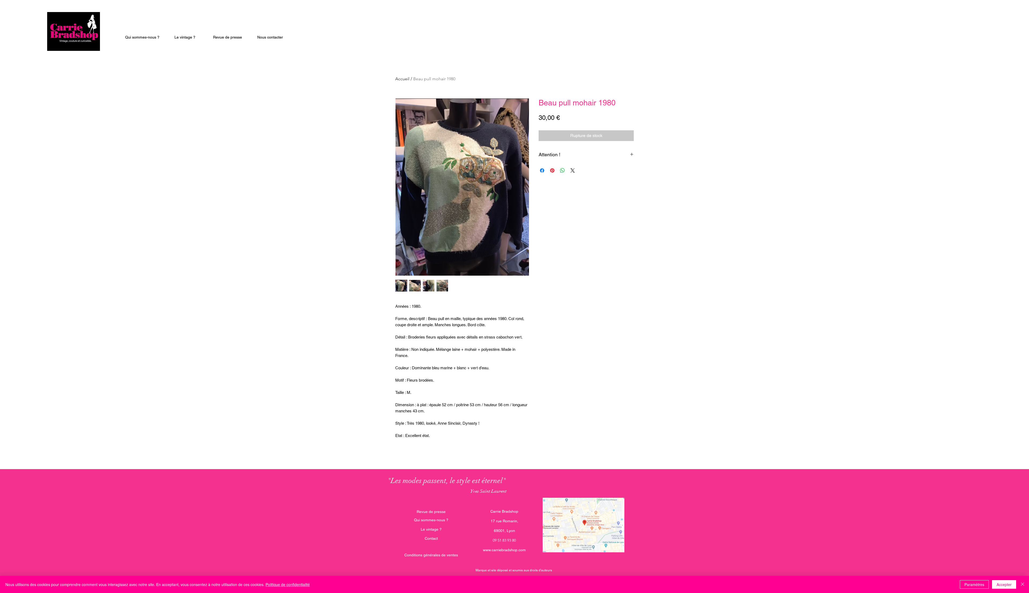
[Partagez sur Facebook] (542, 170)
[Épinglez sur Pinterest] (552, 170)
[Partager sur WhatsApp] (562, 170)
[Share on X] (572, 170)
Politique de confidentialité (288, 584)
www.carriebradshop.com (504, 550)
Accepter (1004, 584)
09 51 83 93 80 (504, 540)
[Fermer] (1022, 584)
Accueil (402, 78)
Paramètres (974, 584)
